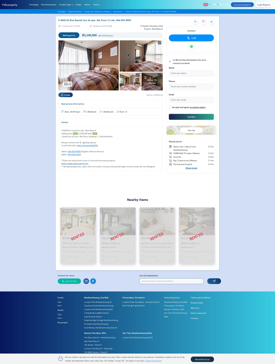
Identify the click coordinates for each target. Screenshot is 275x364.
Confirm (191, 116)
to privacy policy (198, 107)
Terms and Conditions (201, 297)
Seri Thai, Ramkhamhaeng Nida (137, 333)
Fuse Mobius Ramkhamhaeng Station (100, 327)
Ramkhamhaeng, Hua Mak (96, 297)
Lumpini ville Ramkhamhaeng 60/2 (137, 337)
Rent (60, 305)
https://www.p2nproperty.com (74, 163)
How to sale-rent (198, 313)
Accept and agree (180, 107)
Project (79, 4)
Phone (172, 81)
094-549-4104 (74, 154)
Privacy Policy (197, 302)
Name (171, 67)
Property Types (65, 4)
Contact (96, 4)
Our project (63, 322)
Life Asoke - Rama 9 (93, 344)
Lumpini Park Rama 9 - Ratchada (98, 348)
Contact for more (66, 275)
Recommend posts (48, 4)
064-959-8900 (74, 151)
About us (195, 307)
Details (64, 122)
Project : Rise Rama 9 (153, 28)
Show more (191, 167)
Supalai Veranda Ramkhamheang (98, 305)
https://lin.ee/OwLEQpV (87, 145)
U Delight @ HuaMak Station (96, 312)
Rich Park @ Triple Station (133, 305)
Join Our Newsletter (148, 275)
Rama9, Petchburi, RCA (95, 333)
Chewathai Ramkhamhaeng (96, 324)
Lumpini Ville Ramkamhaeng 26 (98, 302)
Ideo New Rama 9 (91, 341)
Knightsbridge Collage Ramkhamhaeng (101, 320)
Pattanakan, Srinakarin (133, 297)
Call (194, 37)
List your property (242, 4)
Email (171, 94)
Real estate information (72, 103)
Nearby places (175, 141)
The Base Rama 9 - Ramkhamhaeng (99, 337)
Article (87, 4)
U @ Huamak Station (93, 316)
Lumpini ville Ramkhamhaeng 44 (98, 309)
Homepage (33, 4)
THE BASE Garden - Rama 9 (95, 352)
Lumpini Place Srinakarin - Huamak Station (141, 302)
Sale (60, 302)
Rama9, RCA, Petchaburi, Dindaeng (97, 11)
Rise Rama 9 (117, 11)
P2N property (9, 4)
